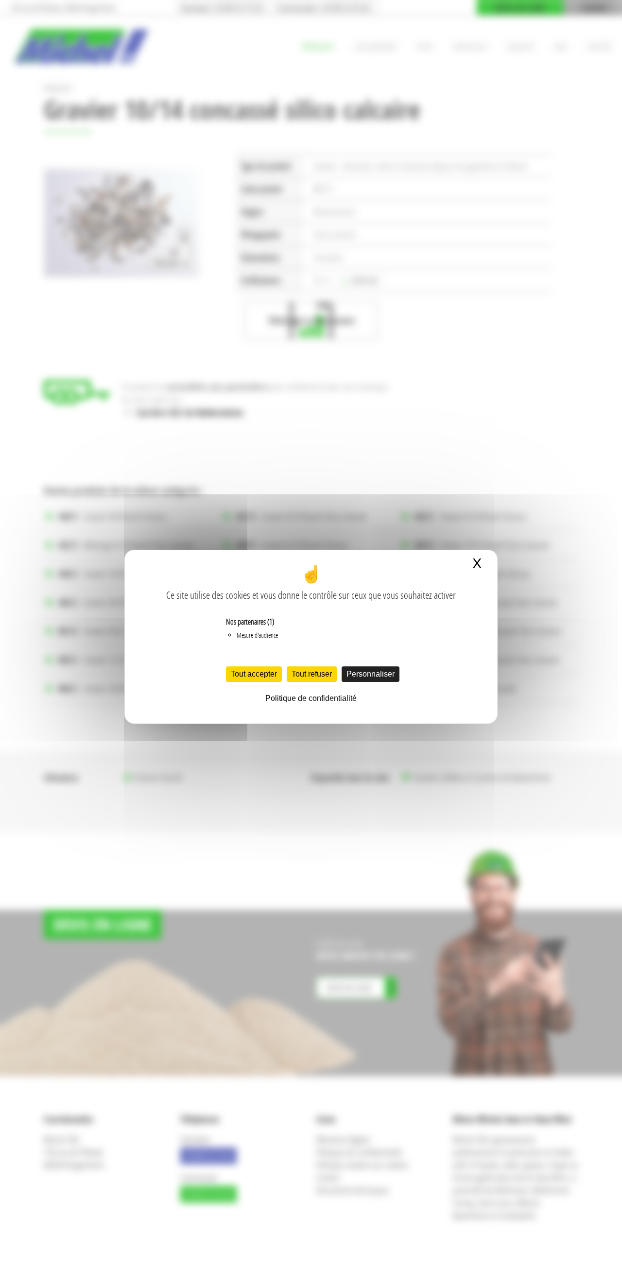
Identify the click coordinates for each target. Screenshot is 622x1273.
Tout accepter (254, 674)
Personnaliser (370, 674)
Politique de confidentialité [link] (311, 698)
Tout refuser (312, 674)
